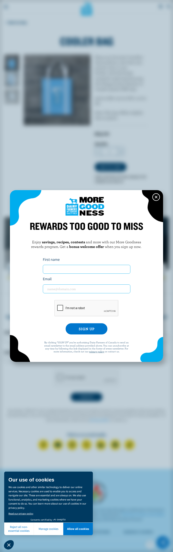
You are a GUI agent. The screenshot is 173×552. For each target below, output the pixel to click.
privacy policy (96, 351)
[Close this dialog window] (156, 197)
